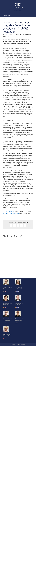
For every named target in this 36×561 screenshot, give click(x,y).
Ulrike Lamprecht (19, 318)
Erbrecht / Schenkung (8, 213)
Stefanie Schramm (7, 318)
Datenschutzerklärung (20, 344)
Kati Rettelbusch (7, 334)
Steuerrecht (16, 213)
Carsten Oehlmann (9, 211)
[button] (18, 273)
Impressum (13, 344)
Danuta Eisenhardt (7, 303)
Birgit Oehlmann (19, 287)
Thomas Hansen (19, 303)
